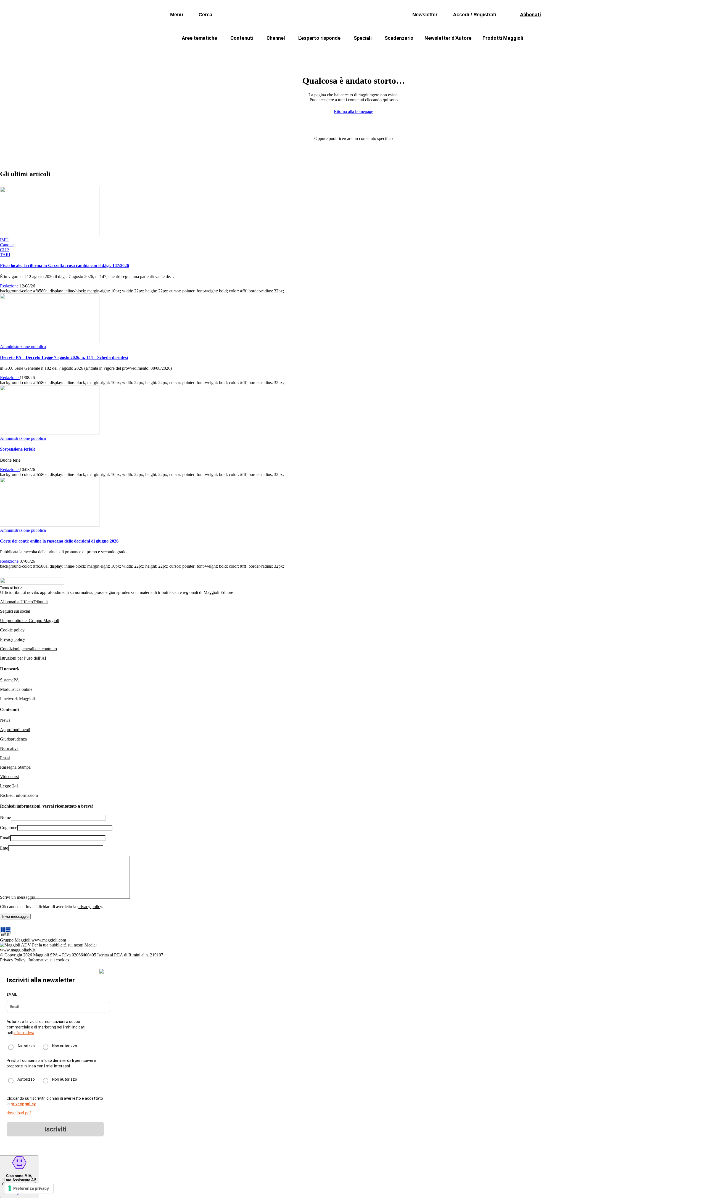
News (5, 720)
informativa (24, 1032)
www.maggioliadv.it (17, 950)
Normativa (9, 748)
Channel (276, 38)
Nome (5, 817)
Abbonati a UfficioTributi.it (24, 601)
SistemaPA (9, 680)
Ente (4, 848)
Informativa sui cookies (48, 960)
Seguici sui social (15, 611)
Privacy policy (12, 639)
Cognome (8, 827)
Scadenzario (399, 38)
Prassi (5, 757)
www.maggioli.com (48, 940)
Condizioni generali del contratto (28, 648)
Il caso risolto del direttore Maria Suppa (377, 51)
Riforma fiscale (309, 51)
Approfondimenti (15, 729)
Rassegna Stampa (15, 767)
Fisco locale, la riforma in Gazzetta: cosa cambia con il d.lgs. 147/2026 (64, 265)
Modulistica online (16, 689)
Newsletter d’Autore (447, 38)
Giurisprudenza (13, 739)
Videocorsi (9, 776)
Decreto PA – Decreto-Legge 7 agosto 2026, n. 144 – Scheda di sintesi (64, 357)
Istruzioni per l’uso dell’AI (23, 658)
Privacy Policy (12, 960)
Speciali (362, 38)
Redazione (10, 286)
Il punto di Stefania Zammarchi (459, 51)
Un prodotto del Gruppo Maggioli (29, 620)
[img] (101, 971)
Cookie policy (12, 630)
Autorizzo (26, 1046)
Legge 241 (9, 786)
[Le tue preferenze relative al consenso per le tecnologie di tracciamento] (28, 1188)
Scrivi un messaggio (17, 897)
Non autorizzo (64, 1046)
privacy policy (89, 906)
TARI (276, 51)
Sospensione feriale (17, 449)
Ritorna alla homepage (353, 111)
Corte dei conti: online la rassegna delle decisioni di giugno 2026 (59, 541)
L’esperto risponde (319, 38)
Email (5, 837)
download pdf (19, 1112)
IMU (253, 51)
